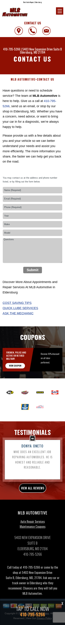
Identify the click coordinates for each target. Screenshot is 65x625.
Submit (32, 270)
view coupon (15, 365)
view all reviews (32, 488)
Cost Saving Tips (17, 303)
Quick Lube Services (20, 308)
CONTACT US (45, 79)
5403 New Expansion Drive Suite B (42, 49)
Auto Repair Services (32, 521)
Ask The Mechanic (18, 313)
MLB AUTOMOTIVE (23, 79)
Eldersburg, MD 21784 (32, 52)
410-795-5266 (11, 49)
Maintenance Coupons (32, 526)
